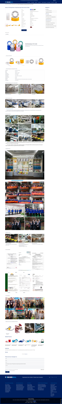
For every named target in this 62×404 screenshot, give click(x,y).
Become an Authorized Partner (31, 386)
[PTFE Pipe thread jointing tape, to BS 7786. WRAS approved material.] (34, 341)
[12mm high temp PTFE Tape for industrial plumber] (21, 341)
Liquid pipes (36, 333)
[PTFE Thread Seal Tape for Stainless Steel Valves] (8, 341)
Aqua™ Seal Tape (7, 384)
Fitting (16, 333)
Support (39, 2)
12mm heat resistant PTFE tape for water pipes (41, 345)
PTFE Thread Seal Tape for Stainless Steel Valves (8, 345)
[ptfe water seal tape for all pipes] (28, 341)
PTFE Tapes (9, 4)
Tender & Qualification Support (31, 389)
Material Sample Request (41, 388)
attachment (43, 369)
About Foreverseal (53, 384)
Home (6, 4)
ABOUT (36, 2)
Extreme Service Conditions (19, 389)
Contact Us (52, 2)
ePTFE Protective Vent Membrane (42, 385)
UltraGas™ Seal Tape (7, 386)
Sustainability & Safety (53, 389)
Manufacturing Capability (54, 386)
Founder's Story (52, 385)
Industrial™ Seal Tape (7, 388)
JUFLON (20, 94)
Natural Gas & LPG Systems (19, 385)
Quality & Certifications (53, 388)
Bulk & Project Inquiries (30, 388)
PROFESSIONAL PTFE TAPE (31, 44)
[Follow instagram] (56, 377)
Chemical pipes (27, 333)
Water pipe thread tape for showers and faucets (14, 345)
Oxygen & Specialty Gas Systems (20, 386)
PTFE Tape (28, 2)
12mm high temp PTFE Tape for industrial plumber (21, 345)
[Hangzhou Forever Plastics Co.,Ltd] (9, 2)
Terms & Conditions (13, 370)
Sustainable (48, 2)
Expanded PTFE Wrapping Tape (41, 384)
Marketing (35, 402)
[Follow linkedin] (52, 377)
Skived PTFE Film (40, 387)
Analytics (30, 402)
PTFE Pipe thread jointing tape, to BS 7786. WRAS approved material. (34, 345)
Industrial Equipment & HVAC (19, 388)
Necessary (27, 402)
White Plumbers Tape (14, 4)
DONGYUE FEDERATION (8, 94)
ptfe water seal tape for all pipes (27, 345)
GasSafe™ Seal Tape (7, 385)
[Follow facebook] (51, 377)
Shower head (7, 334)
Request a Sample (29, 384)
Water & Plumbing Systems (19, 384)
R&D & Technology (53, 387)
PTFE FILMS (32, 2)
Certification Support (30, 387)
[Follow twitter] (54, 377)
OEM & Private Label (29, 385)
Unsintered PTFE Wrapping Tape (42, 386)
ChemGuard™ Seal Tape (8, 387)
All (7, 4)
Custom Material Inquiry (41, 389)
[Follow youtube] (49, 377)
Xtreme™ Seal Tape (7, 389)
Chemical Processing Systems (20, 387)
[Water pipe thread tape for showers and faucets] (15, 341)
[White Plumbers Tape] (31, 27)
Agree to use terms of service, (10, 370)
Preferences (33, 402)
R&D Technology (44, 2)
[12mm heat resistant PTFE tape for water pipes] (41, 341)
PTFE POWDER (33, 94)
